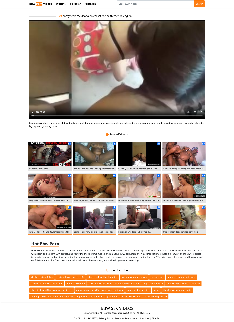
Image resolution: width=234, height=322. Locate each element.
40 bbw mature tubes (42, 277)
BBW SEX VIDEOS (117, 308)
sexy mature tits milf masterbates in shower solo (114, 283)
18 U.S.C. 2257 (89, 318)
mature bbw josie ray (156, 296)
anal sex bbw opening (138, 290)
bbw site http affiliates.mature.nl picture (51, 290)
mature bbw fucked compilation (183, 283)
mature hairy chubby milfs (70, 277)
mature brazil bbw (131, 296)
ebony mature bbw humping (102, 277)
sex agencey (157, 277)
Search (199, 3)
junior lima (112, 296)
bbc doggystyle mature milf (177, 290)
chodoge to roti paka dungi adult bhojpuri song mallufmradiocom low (67, 296)
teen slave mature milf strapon (47, 283)
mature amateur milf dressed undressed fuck (99, 290)
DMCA (77, 318)
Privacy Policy (106, 318)
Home (62, 3)
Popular (76, 3)
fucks (156, 290)
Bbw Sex (156, 318)
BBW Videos (40, 4)
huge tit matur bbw (153, 283)
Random (92, 3)
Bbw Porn (144, 318)
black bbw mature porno (134, 277)
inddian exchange (76, 283)
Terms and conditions (126, 318)
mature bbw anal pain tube (181, 277)
